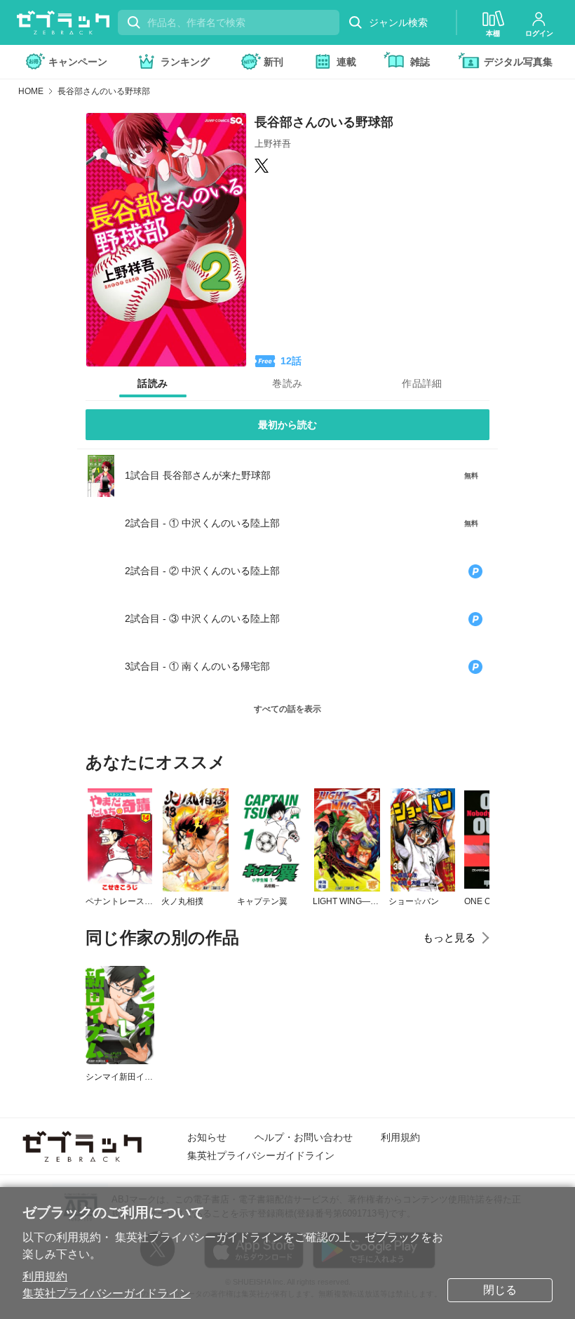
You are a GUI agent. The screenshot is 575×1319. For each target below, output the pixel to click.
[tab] (153, 384)
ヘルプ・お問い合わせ (304, 1137)
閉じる (500, 1290)
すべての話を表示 (287, 709)
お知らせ (206, 1137)
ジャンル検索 (398, 22)
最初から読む (287, 424)
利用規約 (44, 1276)
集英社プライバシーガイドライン (106, 1293)
